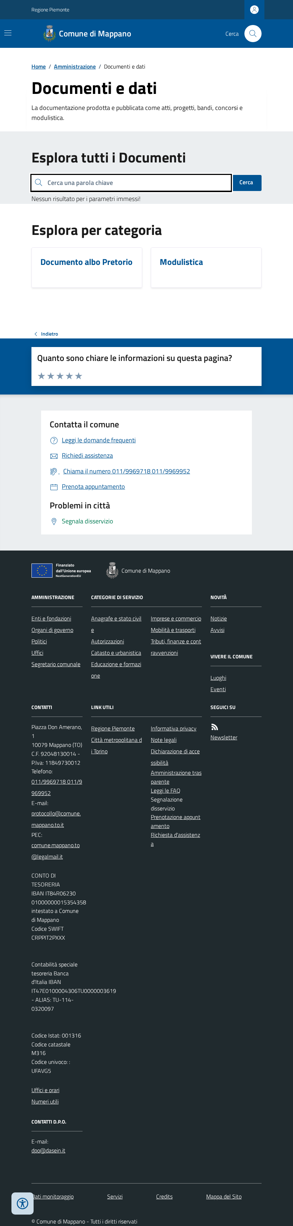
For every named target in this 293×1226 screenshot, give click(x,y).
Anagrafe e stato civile (116, 624)
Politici (39, 641)
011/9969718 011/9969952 (56, 787)
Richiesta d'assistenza (175, 839)
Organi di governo (52, 629)
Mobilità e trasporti (173, 629)
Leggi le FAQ (165, 790)
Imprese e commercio (176, 618)
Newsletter (223, 737)
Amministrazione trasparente (176, 777)
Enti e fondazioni (51, 618)
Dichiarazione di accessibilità (175, 757)
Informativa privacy (174, 728)
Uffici (37, 652)
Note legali (164, 739)
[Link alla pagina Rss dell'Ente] (214, 727)
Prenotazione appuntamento (175, 821)
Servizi (115, 1196)
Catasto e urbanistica (116, 652)
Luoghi (218, 677)
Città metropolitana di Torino (116, 745)
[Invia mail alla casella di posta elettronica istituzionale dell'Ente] (57, 819)
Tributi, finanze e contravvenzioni (176, 647)
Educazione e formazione (116, 670)
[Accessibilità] (22, 1203)
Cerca (246, 182)
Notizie (218, 618)
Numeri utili (45, 1101)
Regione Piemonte (50, 9)
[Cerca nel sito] (250, 33)
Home (38, 66)
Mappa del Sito (224, 1196)
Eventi (218, 689)
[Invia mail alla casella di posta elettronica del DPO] (48, 1150)
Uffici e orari (45, 1090)
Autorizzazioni (107, 641)
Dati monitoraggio (52, 1196)
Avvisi (217, 629)
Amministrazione (75, 66)
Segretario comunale (55, 664)
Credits (164, 1196)
